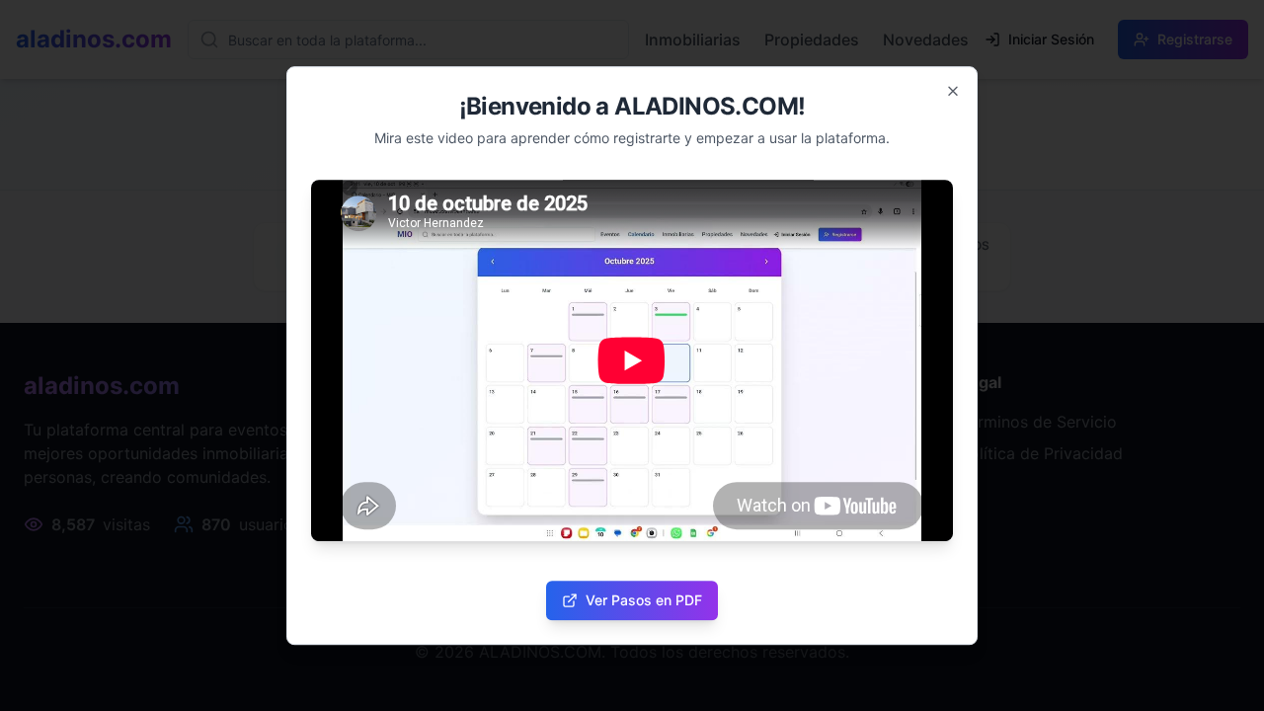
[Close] (953, 91)
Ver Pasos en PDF (644, 600)
